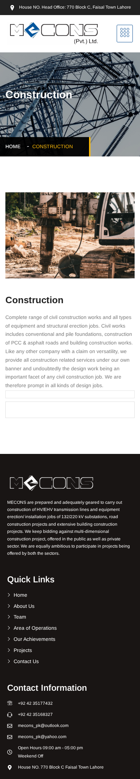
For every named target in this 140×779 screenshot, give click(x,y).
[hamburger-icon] (125, 33)
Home (14, 146)
